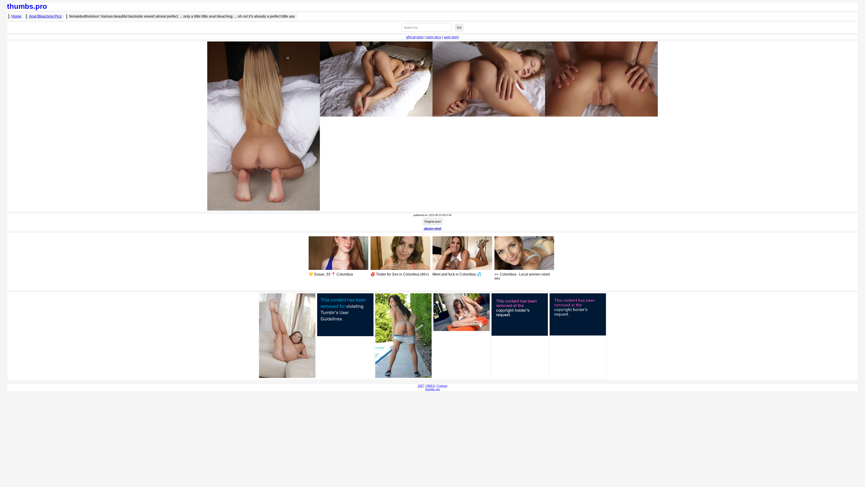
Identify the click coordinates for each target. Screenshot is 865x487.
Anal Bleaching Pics (45, 16)
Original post (432, 221)
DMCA (430, 386)
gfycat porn (415, 37)
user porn (451, 37)
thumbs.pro (27, 6)
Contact (442, 386)
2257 (421, 386)
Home (16, 16)
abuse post (432, 228)
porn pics (433, 37)
